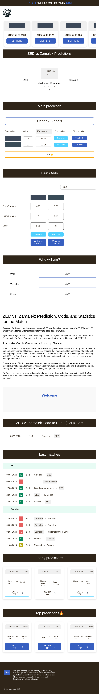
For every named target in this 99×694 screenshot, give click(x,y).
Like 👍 (49, 154)
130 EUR (79, 138)
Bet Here (17, 41)
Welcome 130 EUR (38, 242)
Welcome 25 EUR (56, 242)
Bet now (61, 138)
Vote (67, 274)
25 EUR (79, 145)
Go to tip (15, 593)
